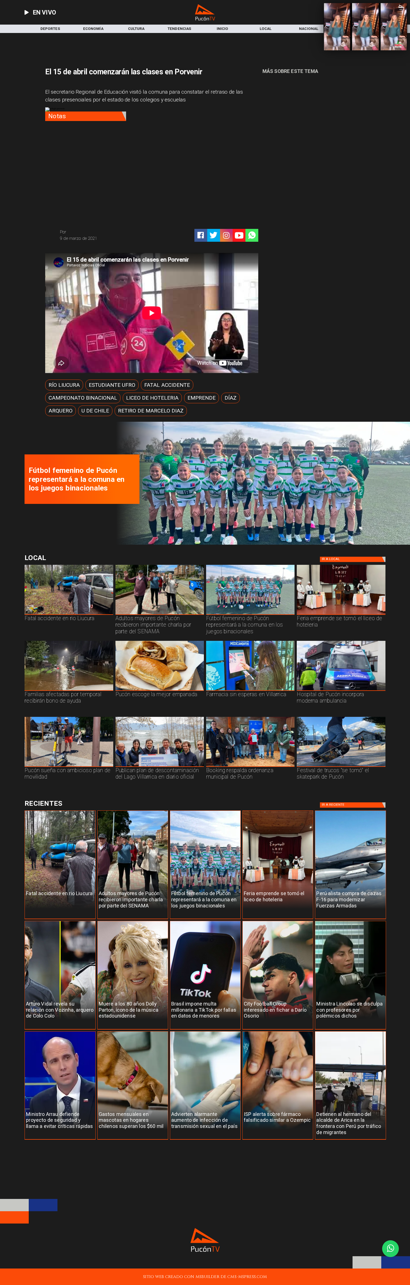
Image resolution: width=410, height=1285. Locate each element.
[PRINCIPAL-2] (250, 614)
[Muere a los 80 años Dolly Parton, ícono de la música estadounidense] (132, 1029)
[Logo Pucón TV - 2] (205, 19)
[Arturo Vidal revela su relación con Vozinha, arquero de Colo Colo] (60, 1029)
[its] (205, 1139)
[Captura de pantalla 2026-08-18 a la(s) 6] (341, 690)
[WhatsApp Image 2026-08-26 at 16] (69, 614)
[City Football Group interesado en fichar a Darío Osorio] (277, 1029)
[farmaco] (277, 1139)
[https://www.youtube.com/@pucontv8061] (239, 235)
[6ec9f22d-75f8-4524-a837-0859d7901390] (159, 690)
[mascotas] (132, 1139)
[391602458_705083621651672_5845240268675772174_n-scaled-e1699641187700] (159, 614)
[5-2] (341, 766)
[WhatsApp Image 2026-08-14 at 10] (69, 766)
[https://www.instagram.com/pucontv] (226, 235)
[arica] (350, 1139)
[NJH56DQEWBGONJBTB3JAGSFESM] (69, 690)
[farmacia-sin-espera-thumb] (250, 690)
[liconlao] (350, 1029)
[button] (64, 385)
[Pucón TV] (104, 232)
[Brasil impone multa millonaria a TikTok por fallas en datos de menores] (205, 1029)
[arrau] (60, 1139)
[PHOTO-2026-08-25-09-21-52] (260, 543)
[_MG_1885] (159, 766)
